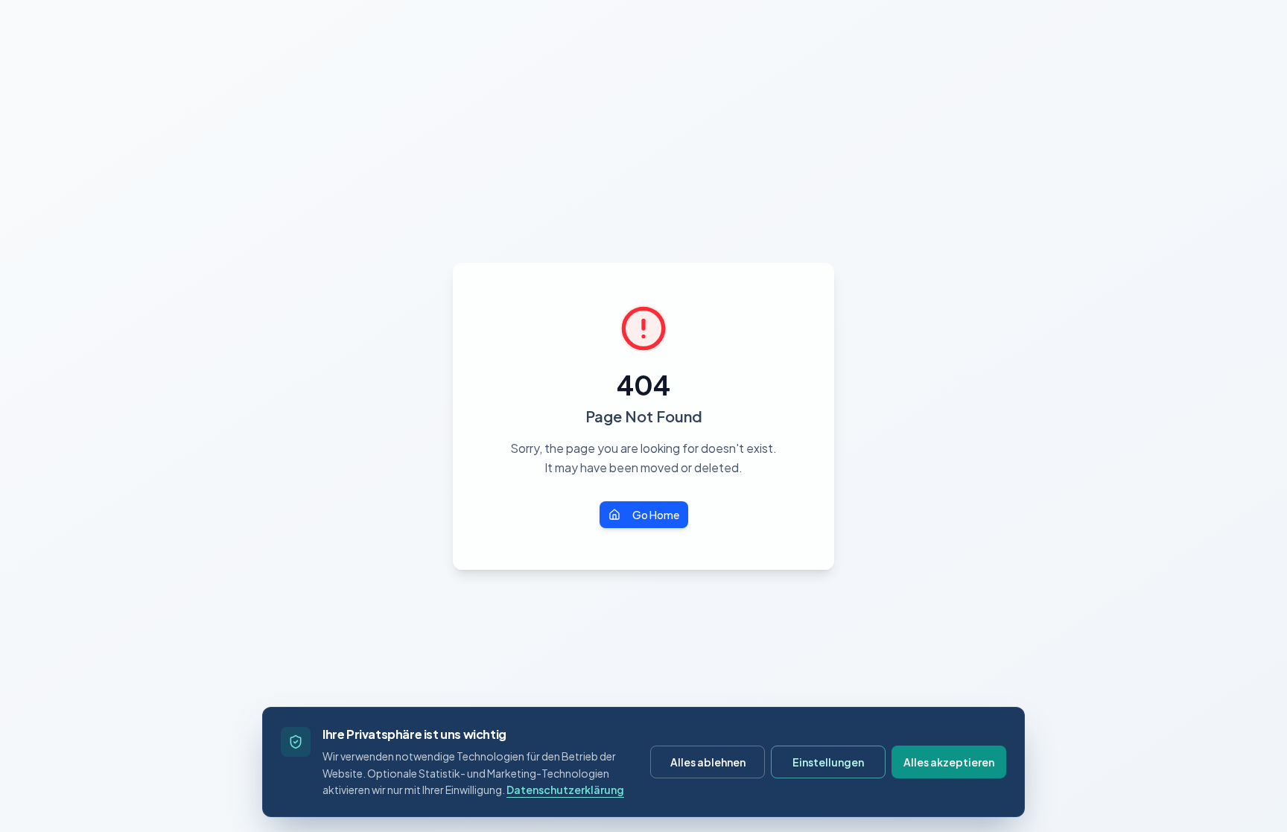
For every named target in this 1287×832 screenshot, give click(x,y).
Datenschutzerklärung (565, 789)
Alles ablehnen (708, 762)
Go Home (655, 514)
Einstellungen (828, 762)
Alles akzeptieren (948, 762)
